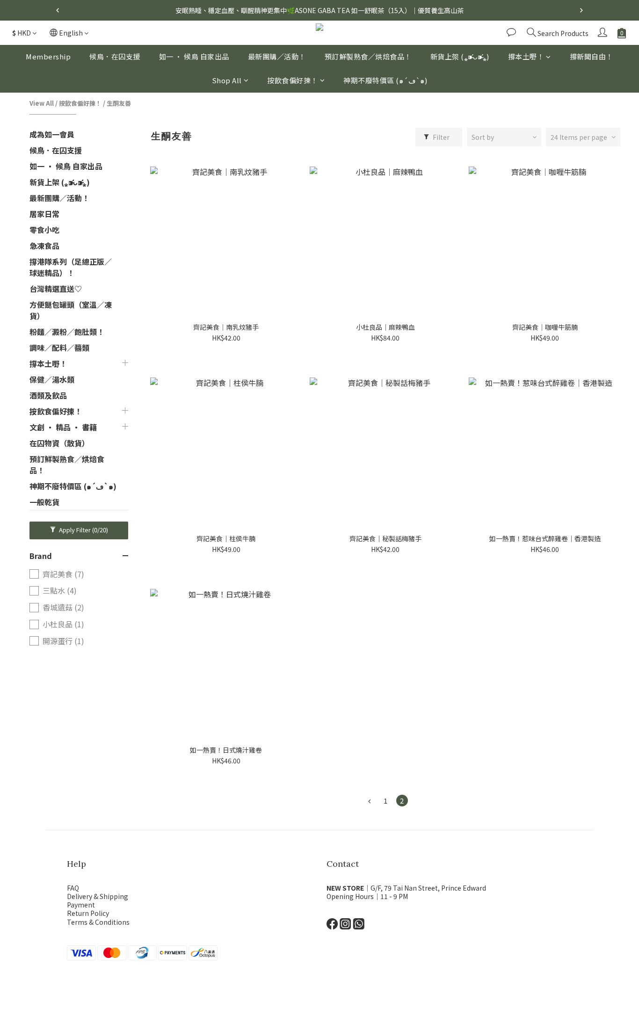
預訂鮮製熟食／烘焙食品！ (368, 56)
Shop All (227, 80)
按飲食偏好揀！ (292, 80)
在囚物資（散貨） (59, 443)
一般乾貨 (44, 502)
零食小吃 (44, 229)
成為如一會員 (51, 134)
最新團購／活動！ (277, 56)
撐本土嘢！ (526, 56)
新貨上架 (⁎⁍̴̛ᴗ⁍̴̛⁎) (459, 56)
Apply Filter (83, 529)
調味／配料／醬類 (59, 347)
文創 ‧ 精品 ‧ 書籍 (63, 427)
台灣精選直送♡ (55, 288)
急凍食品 (44, 245)
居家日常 (44, 213)
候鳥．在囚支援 (114, 56)
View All (41, 103)
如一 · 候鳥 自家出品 (194, 56)
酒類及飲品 (48, 395)
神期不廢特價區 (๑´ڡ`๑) (385, 80)
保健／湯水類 (51, 379)
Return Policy (88, 913)
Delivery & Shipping (97, 896)
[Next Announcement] (581, 10)
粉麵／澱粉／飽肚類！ (66, 331)
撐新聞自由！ (591, 56)
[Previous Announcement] (57, 10)
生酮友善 (119, 103)
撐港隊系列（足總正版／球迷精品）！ (70, 267)
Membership (48, 56)
